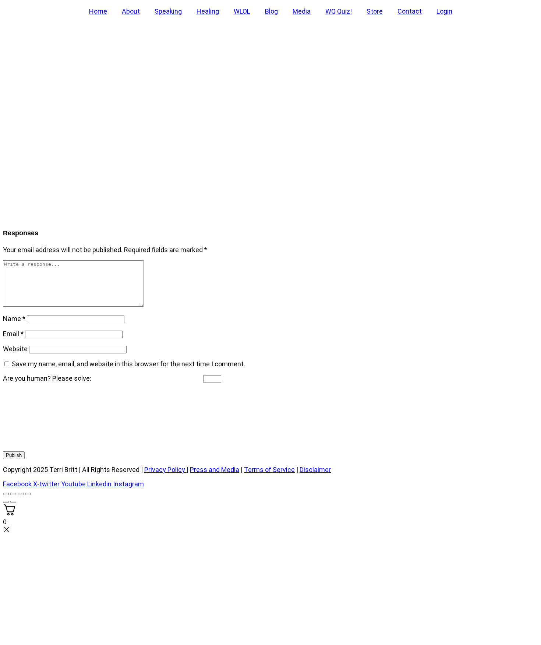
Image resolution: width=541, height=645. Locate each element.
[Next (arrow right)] (13, 502)
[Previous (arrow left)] (6, 502)
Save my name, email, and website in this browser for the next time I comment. (128, 364)
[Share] (21, 494)
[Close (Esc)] (28, 494)
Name (14, 318)
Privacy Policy (164, 469)
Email (13, 334)
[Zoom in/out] (6, 494)
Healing (208, 11)
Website (15, 349)
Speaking (168, 11)
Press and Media (214, 469)
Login (444, 11)
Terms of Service (269, 469)
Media (302, 11)
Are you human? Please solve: (48, 378)
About (131, 11)
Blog (271, 11)
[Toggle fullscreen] (13, 494)
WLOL (242, 11)
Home (98, 11)
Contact (409, 11)
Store (375, 11)
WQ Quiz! (338, 11)
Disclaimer (315, 469)
